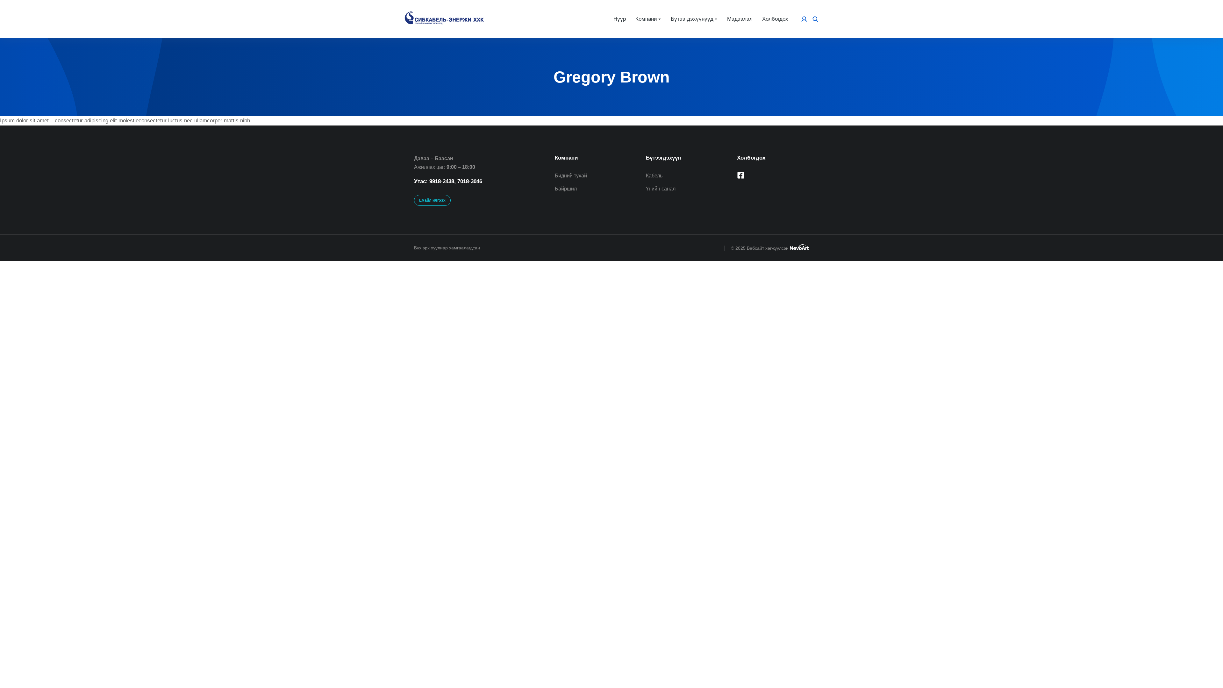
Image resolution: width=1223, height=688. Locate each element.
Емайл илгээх (432, 200)
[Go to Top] (1207, 672)
